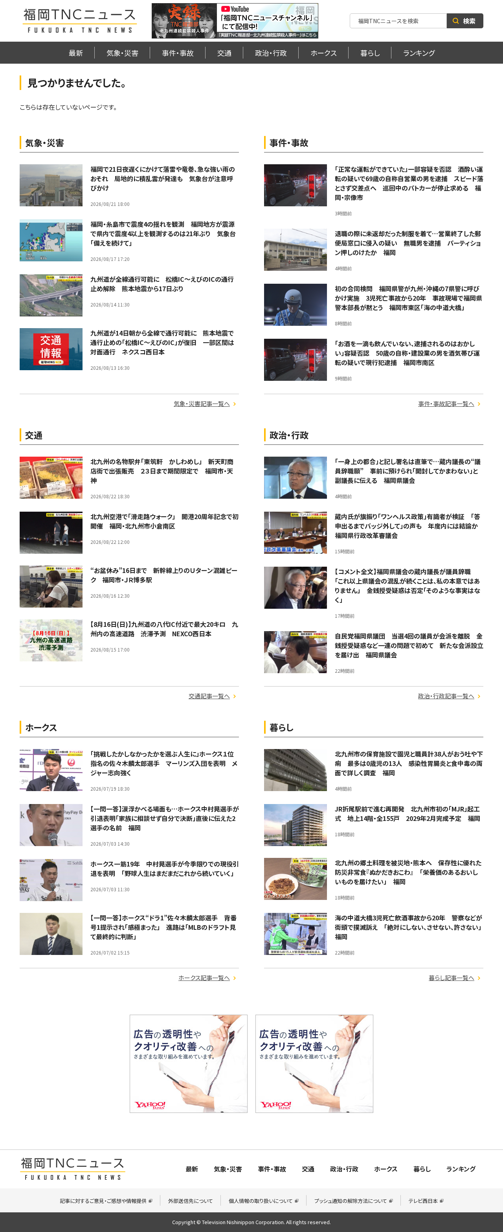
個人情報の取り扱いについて (261, 1200)
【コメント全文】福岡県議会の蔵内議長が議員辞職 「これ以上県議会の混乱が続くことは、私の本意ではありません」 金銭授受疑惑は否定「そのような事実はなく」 (407, 585)
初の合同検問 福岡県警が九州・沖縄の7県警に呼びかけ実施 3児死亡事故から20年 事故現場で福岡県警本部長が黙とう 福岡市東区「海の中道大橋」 (408, 298)
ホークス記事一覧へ (204, 977)
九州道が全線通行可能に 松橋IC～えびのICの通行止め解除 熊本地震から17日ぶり (162, 283)
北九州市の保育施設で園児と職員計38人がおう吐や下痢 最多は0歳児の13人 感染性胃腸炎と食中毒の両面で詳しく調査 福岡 (409, 763)
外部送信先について (190, 1200)
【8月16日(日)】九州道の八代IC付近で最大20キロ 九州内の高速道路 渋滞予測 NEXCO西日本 (164, 628)
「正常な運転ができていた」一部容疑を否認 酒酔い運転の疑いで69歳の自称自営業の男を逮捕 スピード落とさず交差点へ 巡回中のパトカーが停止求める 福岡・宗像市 (409, 183)
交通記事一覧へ (209, 696)
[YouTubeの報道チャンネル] (235, 21)
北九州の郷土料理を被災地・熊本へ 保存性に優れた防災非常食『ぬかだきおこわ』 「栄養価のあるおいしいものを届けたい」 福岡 (408, 872)
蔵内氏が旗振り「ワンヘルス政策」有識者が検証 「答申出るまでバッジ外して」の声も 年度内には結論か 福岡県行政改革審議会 (409, 526)
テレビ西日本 (423, 1200)
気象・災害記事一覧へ (202, 403)
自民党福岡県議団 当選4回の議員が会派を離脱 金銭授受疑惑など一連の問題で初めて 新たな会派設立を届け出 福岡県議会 (409, 645)
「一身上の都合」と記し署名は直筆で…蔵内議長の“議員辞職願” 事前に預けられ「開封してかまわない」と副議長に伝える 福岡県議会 (408, 471)
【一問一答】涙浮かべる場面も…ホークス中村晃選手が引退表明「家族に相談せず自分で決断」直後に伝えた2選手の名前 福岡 (164, 818)
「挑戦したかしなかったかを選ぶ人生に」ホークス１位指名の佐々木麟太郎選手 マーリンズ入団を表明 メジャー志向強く (163, 763)
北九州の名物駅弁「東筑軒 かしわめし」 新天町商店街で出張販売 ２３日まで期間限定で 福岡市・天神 (161, 471)
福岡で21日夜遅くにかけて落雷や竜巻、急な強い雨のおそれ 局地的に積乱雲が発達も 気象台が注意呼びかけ (162, 178)
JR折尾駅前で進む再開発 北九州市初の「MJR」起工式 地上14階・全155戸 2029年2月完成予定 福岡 (407, 813)
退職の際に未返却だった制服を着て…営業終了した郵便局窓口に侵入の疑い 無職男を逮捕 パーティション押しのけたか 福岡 (408, 243)
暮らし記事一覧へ (451, 977)
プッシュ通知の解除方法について (350, 1200)
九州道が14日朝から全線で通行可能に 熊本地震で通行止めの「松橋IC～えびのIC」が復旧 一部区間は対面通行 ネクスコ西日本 (162, 342)
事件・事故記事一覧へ (446, 403)
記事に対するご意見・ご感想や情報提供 (103, 1200)
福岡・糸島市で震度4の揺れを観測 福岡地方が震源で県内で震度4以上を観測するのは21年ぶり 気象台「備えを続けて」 (163, 233)
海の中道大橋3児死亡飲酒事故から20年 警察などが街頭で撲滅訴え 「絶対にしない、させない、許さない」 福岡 (411, 927)
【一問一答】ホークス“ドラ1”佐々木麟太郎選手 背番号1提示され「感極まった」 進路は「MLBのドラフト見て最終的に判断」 (163, 927)
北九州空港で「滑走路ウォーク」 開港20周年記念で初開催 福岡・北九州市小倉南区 (164, 521)
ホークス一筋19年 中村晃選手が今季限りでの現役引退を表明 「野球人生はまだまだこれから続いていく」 (164, 868)
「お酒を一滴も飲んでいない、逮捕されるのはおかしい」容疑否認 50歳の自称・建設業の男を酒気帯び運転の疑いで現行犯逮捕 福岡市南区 (407, 353)
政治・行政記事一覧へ (446, 696)
